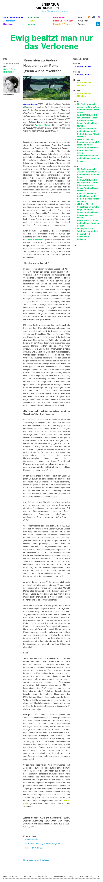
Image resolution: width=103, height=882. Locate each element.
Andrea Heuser (30, 104)
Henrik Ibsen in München (84, 84)
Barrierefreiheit (86, 876)
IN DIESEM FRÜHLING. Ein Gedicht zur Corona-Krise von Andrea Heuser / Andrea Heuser (88, 119)
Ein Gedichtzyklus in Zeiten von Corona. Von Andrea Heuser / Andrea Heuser (88, 108)
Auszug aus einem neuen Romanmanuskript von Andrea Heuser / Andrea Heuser (88, 155)
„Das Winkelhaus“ (35, 239)
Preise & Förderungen (63, 20)
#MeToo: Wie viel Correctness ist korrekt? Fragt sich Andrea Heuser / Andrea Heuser (88, 143)
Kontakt (81, 17)
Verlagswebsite (31, 839)
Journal (31, 24)
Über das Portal (10, 876)
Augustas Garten (43, 124)
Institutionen (59, 17)
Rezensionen (8, 71)
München (27, 107)
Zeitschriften (9, 20)
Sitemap (27, 876)
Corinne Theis (9, 69)
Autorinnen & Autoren (13, 17)
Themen (32, 20)
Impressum (42, 876)
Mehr (76, 245)
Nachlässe (8, 24)
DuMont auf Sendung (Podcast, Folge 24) (42, 843)
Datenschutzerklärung (63, 876)
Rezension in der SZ (33, 847)
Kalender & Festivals (62, 24)
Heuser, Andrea (84, 66)
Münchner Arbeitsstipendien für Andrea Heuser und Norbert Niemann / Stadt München (88, 131)
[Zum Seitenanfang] (98, 875)
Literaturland (34, 17)
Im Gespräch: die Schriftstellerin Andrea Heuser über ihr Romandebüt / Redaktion (87, 234)
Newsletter (83, 20)
